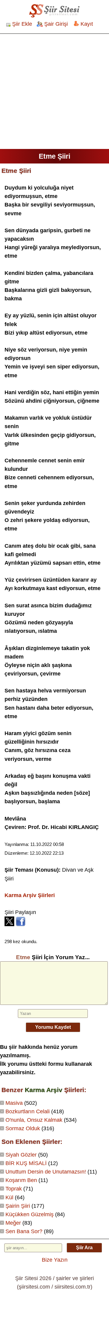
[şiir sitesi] (54, 10)
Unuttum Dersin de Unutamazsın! (45, 1172)
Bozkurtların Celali (27, 1111)
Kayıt (87, 24)
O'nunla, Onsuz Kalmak (33, 1120)
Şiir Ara (84, 1247)
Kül (9, 1197)
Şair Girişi (56, 24)
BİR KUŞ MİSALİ (26, 1163)
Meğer (13, 1223)
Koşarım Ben (21, 1180)
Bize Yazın (55, 1260)
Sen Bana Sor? (23, 1231)
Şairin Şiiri (17, 1206)
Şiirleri (30, 895)
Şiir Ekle (22, 24)
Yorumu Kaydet (53, 1027)
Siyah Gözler (21, 1155)
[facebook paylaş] (20, 924)
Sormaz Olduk (22, 1128)
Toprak (13, 1189)
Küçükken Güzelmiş (29, 1214)
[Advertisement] (54, 91)
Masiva (14, 1103)
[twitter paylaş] (9, 924)
